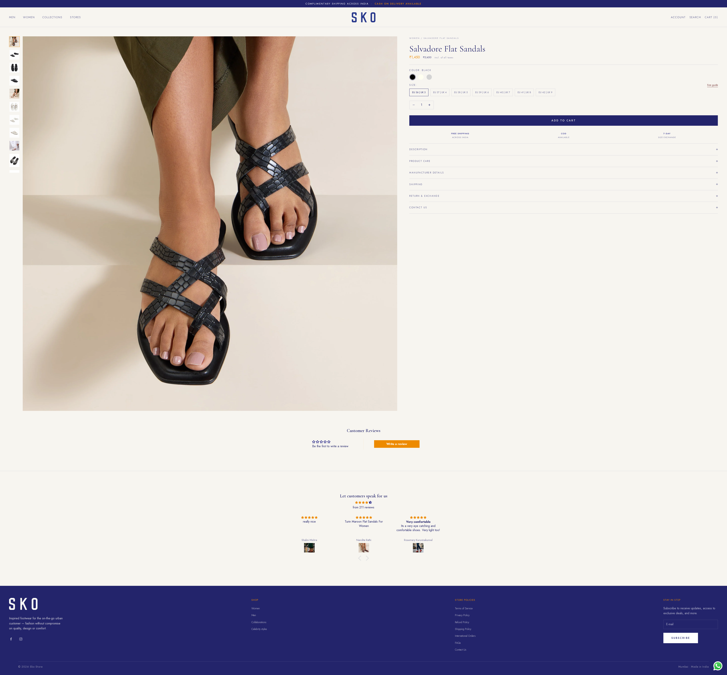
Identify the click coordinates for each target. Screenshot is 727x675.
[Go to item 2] (14, 54)
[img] (363, 502)
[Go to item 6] (14, 106)
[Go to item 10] (14, 160)
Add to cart (563, 120)
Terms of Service (464, 608)
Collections (52, 17)
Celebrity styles (259, 629)
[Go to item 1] (14, 41)
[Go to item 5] (14, 93)
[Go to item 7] (14, 120)
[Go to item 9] (14, 145)
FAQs (458, 643)
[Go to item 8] (14, 132)
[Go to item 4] (14, 80)
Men (12, 17)
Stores (75, 17)
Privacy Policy (462, 615)
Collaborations (258, 622)
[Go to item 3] (14, 67)
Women (29, 17)
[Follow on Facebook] (11, 639)
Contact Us (460, 650)
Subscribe (680, 638)
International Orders (465, 636)
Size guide (712, 85)
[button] (360, 558)
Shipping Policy (463, 629)
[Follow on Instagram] (21, 639)
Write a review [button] (396, 444)
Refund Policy (462, 622)
